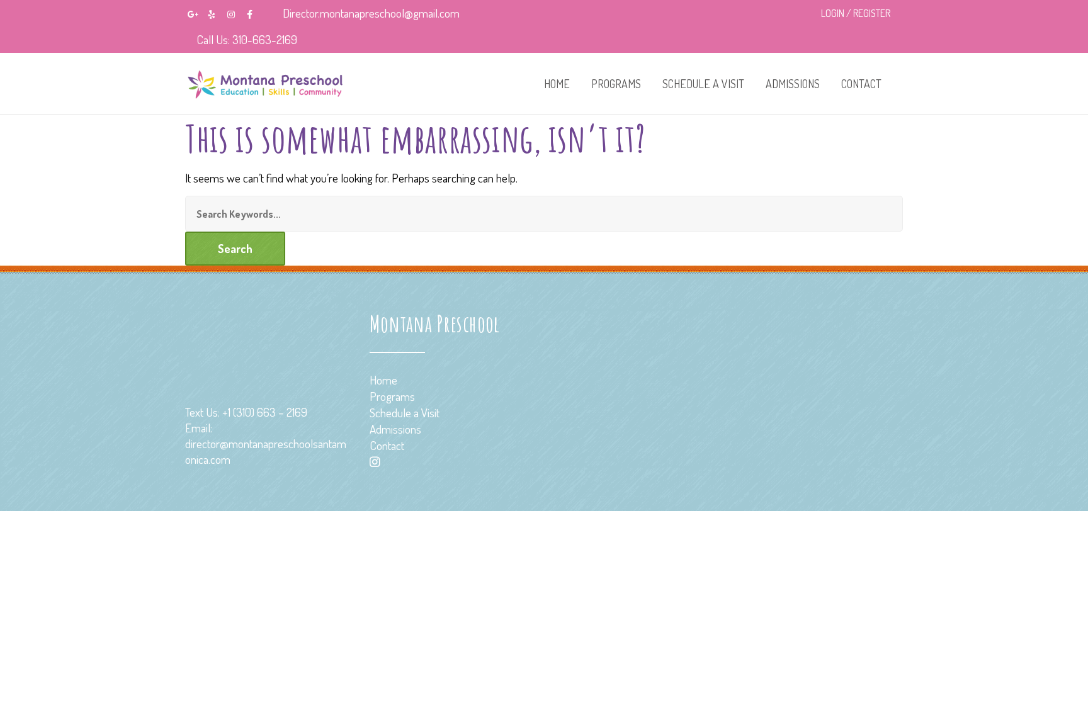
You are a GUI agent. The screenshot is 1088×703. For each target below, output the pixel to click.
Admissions (793, 84)
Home (557, 84)
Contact (861, 84)
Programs (616, 84)
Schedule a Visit (703, 84)
